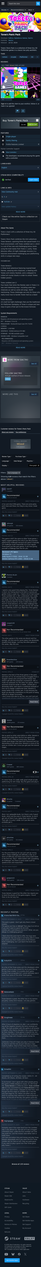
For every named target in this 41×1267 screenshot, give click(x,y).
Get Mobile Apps (12, 1260)
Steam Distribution (11, 1203)
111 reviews (19, 840)
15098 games (11, 722)
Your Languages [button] (13, 473)
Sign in (3, 104)
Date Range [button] (18, 461)
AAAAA (9, 720)
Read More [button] (34, 702)
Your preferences (21, 432)
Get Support (26, 1224)
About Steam (9, 1192)
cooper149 (10, 623)
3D (32, 57)
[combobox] (22, 4)
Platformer (23, 57)
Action (4, 57)
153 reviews (19, 525)
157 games (10, 840)
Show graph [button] (33, 465)
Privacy (7, 1217)
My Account (26, 1228)
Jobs (24, 1196)
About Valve (26, 1192)
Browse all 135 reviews (20, 1164)
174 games (10, 525)
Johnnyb (10, 523)
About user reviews (8, 432)
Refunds (7, 1232)
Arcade (13, 57)
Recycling (25, 1203)
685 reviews (20, 767)
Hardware (25, 1200)
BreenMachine (12, 659)
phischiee (10, 837)
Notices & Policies (11, 1224)
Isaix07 (9, 489)
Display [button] (4, 465)
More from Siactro (18, 360)
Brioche (9, 799)
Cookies (7, 1228)
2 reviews (9, 491)
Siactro (30, 38)
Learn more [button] (33, 180)
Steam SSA (8, 1196)
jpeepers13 (10, 878)
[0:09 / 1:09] (20, 78)
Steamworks (9, 1200)
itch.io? (20, 926)
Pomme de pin (12, 575)
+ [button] (37, 57)
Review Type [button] (6, 456)
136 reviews (20, 880)
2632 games (10, 880)
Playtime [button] (30, 461)
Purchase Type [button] (20, 456)
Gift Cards (8, 1207)
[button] (5, 9)
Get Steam (26, 1217)
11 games (9, 801)
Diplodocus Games (20, 38)
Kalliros (10, 38)
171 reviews (21, 722)
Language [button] (5, 461)
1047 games (10, 767)
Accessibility (9, 1220)
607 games (10, 662)
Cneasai (9, 764)
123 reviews (19, 662)
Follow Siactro (13, 373)
